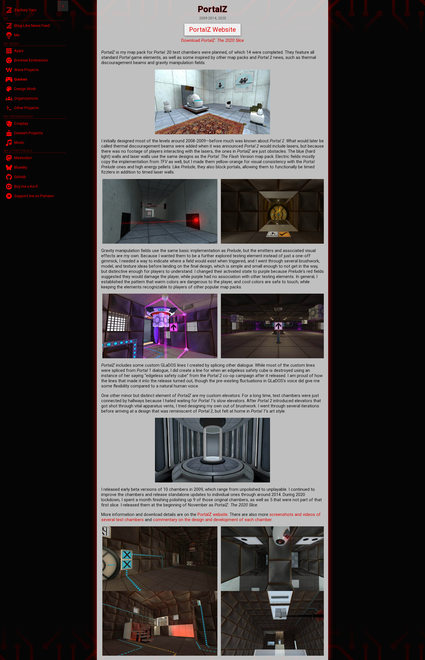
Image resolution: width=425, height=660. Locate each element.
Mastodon (23, 158)
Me (16, 35)
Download (212, 40)
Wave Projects (26, 70)
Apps (18, 51)
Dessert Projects (28, 133)
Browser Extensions (31, 60)
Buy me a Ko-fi (26, 186)
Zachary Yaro (25, 10)
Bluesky (20, 167)
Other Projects (26, 108)
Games (20, 79)
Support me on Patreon (34, 196)
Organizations (26, 98)
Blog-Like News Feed (32, 25)
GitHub (20, 177)
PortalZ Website (212, 29)
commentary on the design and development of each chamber (212, 519)
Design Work (25, 89)
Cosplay (21, 123)
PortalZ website (212, 514)
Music (19, 142)
